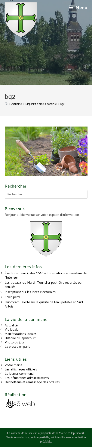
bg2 (62, 104)
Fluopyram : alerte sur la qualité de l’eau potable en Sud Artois (44, 304)
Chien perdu (13, 297)
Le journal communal (19, 374)
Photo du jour (14, 342)
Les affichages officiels (21, 369)
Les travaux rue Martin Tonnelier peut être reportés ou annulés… (43, 285)
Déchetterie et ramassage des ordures (32, 382)
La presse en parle (17, 347)
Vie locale (11, 330)
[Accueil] (6, 104)
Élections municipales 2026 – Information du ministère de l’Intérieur (45, 275)
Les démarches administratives (27, 378)
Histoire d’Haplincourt (20, 338)
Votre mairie (13, 365)
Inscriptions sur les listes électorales (30, 292)
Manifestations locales (21, 334)
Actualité (11, 325)
